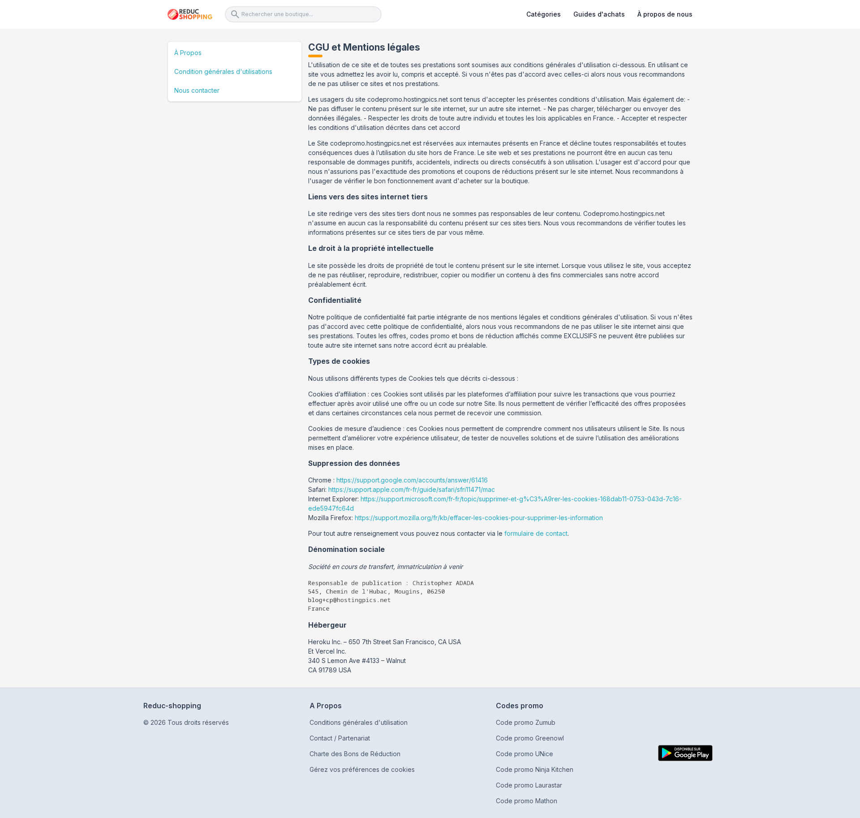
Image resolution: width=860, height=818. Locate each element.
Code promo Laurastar (529, 785)
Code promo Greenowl (530, 738)
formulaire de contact (536, 533)
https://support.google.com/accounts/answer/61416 (412, 480)
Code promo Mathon (526, 801)
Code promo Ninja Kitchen (534, 769)
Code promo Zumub (525, 722)
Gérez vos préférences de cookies (362, 769)
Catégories (543, 14)
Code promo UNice (524, 754)
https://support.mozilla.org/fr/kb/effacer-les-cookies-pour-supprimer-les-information (479, 517)
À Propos (188, 52)
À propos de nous (664, 14)
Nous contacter (196, 90)
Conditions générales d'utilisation (359, 722)
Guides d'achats (599, 14)
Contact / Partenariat (340, 738)
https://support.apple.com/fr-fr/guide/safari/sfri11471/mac (411, 489)
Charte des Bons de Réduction (355, 754)
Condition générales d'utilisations (223, 71)
